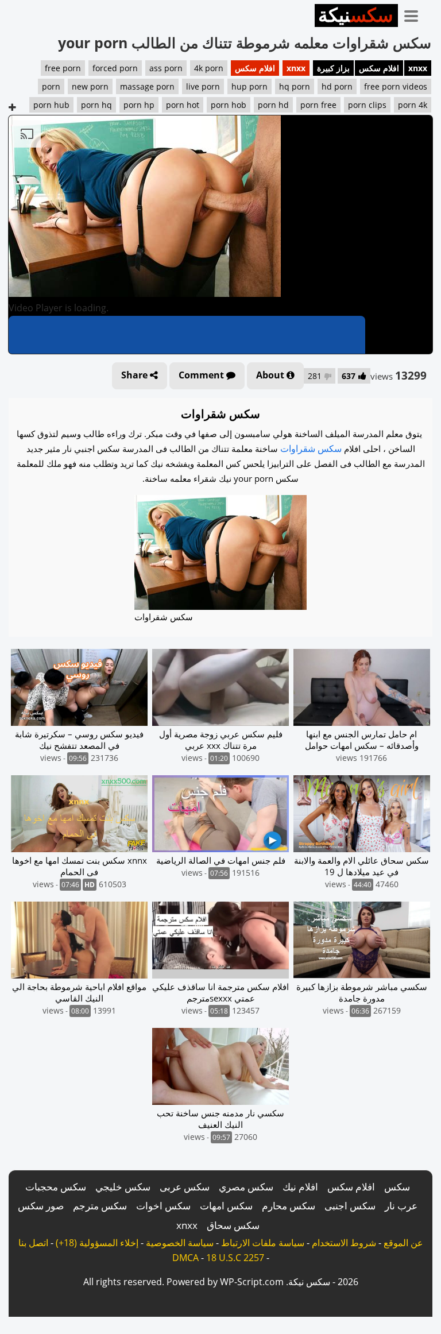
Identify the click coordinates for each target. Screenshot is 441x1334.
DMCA (185, 1257)
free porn (63, 68)
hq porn (294, 86)
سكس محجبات (55, 1186)
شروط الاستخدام (344, 1242)
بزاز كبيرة (333, 68)
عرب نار (401, 1205)
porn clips (367, 104)
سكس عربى (185, 1186)
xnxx (417, 68)
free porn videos (395, 86)
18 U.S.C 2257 (235, 1257)
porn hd (273, 104)
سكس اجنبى (350, 1205)
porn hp (138, 104)
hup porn (249, 86)
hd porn (337, 86)
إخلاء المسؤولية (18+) (97, 1242)
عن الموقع (403, 1242)
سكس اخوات (163, 1205)
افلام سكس (379, 68)
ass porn (166, 68)
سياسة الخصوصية (180, 1242)
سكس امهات (226, 1205)
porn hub (51, 104)
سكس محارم (288, 1205)
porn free (318, 104)
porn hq (96, 104)
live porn (203, 86)
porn (51, 86)
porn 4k (412, 104)
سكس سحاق (233, 1225)
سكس (397, 1186)
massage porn (147, 86)
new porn (90, 86)
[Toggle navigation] (415, 14)
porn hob (228, 104)
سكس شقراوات (311, 448)
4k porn (208, 68)
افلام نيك (300, 1186)
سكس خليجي (122, 1186)
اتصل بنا (33, 1242)
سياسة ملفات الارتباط (262, 1242)
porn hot (182, 104)
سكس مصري (246, 1186)
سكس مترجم (100, 1205)
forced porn (115, 68)
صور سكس (41, 1205)
